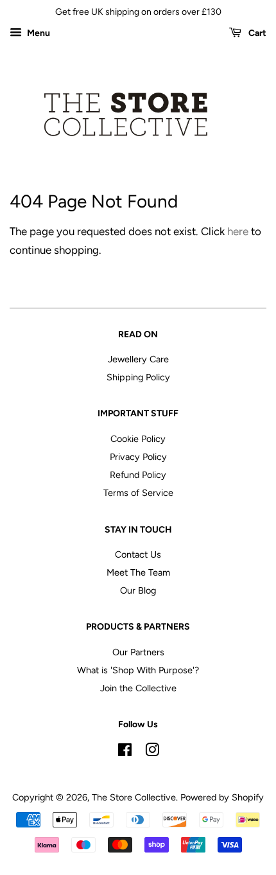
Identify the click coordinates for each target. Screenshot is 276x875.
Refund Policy (138, 475)
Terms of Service (138, 493)
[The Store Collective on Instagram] (152, 752)
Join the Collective (138, 688)
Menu (37, 33)
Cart (256, 33)
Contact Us (138, 554)
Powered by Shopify (222, 797)
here (237, 231)
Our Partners (138, 652)
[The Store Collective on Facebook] (124, 752)
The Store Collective (134, 797)
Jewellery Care (138, 359)
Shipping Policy (138, 377)
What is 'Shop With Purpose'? (138, 670)
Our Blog (138, 590)
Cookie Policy (138, 439)
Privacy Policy (138, 457)
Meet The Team (138, 572)
